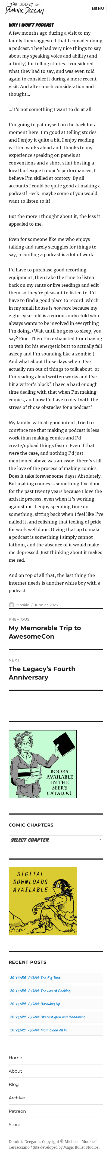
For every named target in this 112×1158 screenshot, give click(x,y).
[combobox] (56, 839)
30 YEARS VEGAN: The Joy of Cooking (40, 991)
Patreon (17, 1111)
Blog (14, 1084)
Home (15, 1057)
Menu (98, 8)
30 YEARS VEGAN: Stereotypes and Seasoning (47, 1017)
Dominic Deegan (23, 1141)
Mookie (22, 605)
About (15, 1071)
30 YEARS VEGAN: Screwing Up (35, 1004)
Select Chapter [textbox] (30, 839)
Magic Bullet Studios (81, 1147)
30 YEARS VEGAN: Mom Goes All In (38, 1030)
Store (14, 1124)
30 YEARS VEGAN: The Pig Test (35, 977)
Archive (17, 1097)
